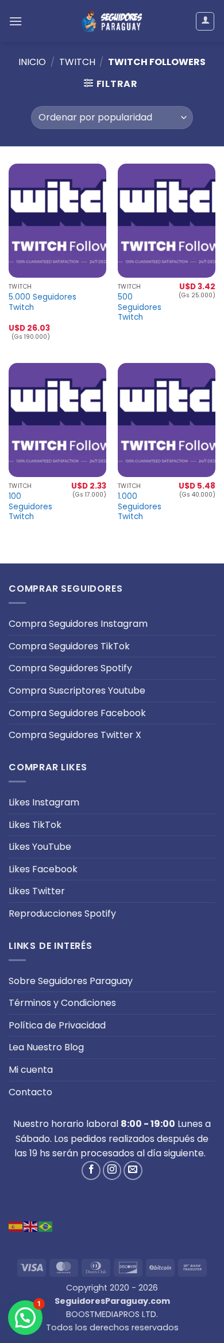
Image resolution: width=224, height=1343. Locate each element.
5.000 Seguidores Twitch (42, 302)
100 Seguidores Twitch (30, 506)
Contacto (30, 1092)
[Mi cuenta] (205, 21)
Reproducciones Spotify (62, 913)
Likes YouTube (40, 846)
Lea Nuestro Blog (46, 1047)
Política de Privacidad (57, 1025)
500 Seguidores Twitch (139, 307)
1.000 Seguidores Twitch (139, 506)
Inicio (32, 62)
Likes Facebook (43, 869)
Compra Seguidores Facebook (77, 713)
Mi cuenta (31, 1069)
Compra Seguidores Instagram (78, 623)
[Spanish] (16, 1225)
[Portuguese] (45, 1225)
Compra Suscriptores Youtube (77, 690)
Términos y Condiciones (62, 1002)
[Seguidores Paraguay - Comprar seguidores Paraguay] (112, 21)
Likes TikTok (35, 824)
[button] (15, 21)
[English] (31, 1225)
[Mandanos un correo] (132, 1170)
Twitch (77, 62)
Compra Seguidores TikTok (69, 646)
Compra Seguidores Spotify (70, 668)
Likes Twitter (37, 891)
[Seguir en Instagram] (112, 1170)
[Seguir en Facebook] (91, 1170)
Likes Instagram (44, 802)
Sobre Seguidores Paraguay (71, 981)
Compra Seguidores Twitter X (75, 735)
